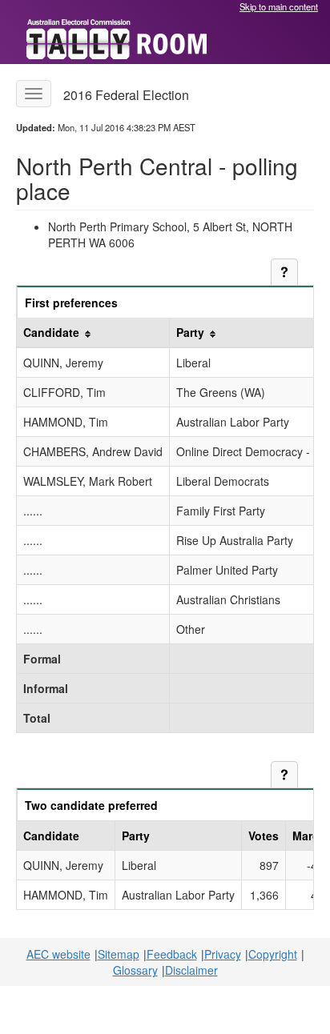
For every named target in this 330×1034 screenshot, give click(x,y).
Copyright (272, 954)
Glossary (135, 970)
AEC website (58, 954)
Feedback (172, 954)
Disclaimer (191, 970)
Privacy (222, 954)
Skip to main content (278, 6)
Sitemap (118, 954)
